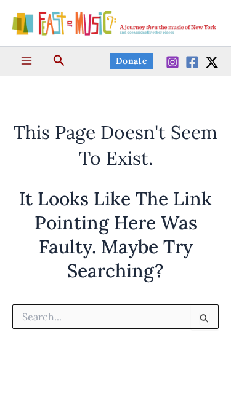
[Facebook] (192, 62)
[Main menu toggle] (26, 61)
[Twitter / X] (212, 62)
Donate (131, 60)
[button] (59, 60)
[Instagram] (172, 62)
